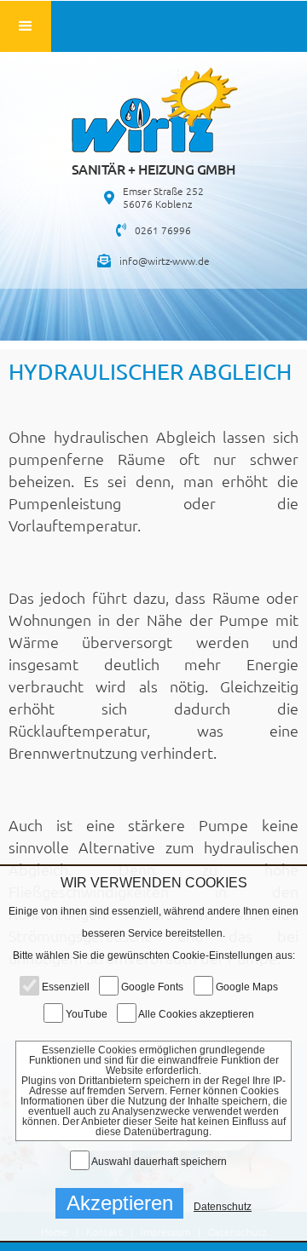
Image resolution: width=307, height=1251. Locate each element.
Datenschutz (223, 1207)
